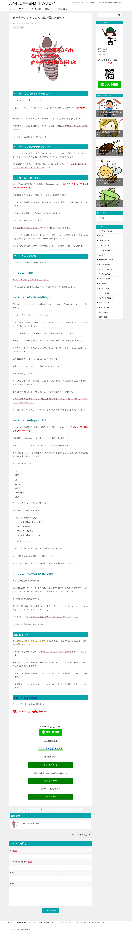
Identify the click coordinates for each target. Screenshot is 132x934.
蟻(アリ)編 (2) (103, 317)
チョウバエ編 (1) (104, 274)
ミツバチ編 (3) (104, 293)
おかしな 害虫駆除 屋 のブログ (32, 3)
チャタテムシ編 (18, 27)
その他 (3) (102, 255)
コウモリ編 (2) (104, 240)
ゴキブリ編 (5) (104, 245)
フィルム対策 (36, 9)
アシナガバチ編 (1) (105, 231)
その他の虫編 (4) (104, 264)
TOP (22, 922)
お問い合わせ (62, 9)
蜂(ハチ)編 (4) (103, 312)
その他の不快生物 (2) (106, 259)
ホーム (12, 9)
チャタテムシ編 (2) (105, 269)
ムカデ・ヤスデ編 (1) (106, 298)
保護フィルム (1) (104, 302)
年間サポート (49, 9)
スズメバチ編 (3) (104, 250)
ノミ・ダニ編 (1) (104, 288)
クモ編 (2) (102, 236)
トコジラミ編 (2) (104, 279)
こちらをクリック (50, 765)
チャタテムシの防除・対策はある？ (30, 823)
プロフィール (23, 9)
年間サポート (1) (104, 307)
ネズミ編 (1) (103, 283)
